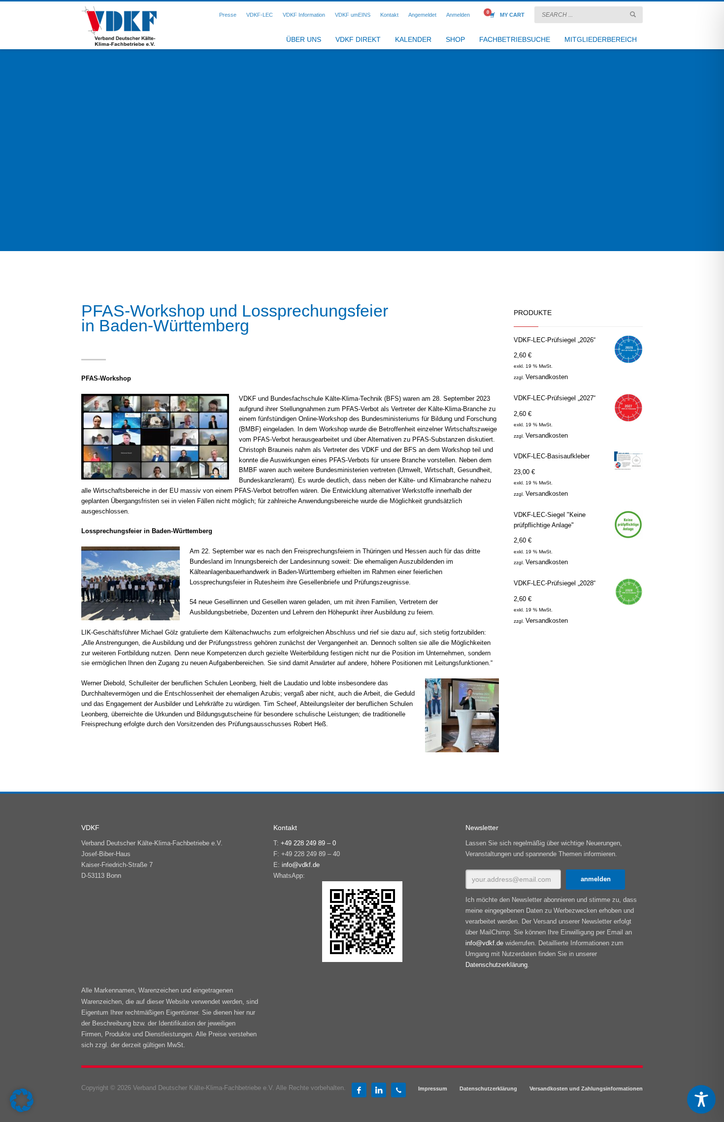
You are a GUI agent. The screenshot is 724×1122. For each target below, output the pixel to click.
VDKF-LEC (259, 15)
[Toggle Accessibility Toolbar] (701, 1099)
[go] (633, 14)
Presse (227, 15)
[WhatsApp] (398, 1090)
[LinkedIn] (378, 1090)
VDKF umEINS (352, 15)
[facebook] (359, 1090)
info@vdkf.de (301, 864)
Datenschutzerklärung (496, 964)
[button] (21, 1100)
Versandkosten (547, 377)
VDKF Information (304, 15)
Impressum (432, 1088)
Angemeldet (422, 15)
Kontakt (389, 15)
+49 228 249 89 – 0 (308, 843)
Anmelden (458, 15)
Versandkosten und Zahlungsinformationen (586, 1088)
